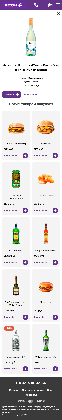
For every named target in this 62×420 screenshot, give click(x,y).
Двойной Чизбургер (16, 144)
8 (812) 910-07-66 (31, 383)
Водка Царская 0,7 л (16, 357)
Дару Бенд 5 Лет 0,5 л (46, 251)
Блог (50, 390)
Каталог (14, 390)
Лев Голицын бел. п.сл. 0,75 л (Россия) (16, 303)
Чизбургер (45, 302)
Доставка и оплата (33, 390)
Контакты (31, 395)
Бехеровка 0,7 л (16, 251)
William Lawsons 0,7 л (46, 357)
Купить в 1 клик (30, 94)
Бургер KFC (46, 144)
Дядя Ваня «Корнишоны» (16, 197)
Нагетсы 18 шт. (46, 196)
